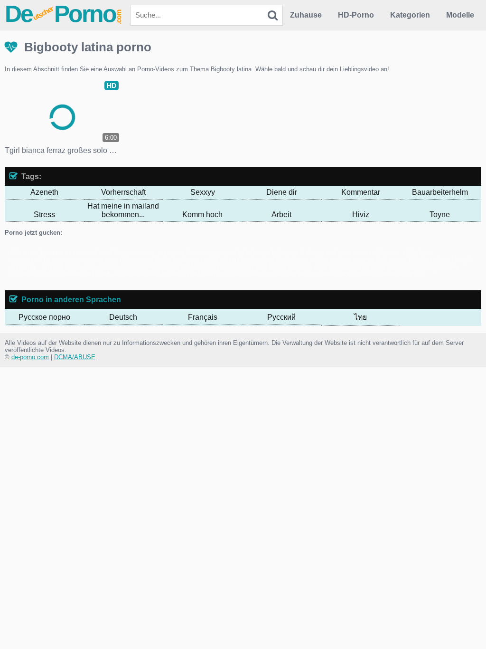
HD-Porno (356, 15)
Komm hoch (202, 214)
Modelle (460, 15)
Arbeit (281, 214)
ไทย (360, 317)
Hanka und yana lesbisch (340, 252)
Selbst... (389, 252)
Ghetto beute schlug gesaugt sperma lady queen (339, 259)
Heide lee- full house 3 (273, 252)
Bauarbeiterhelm (440, 192)
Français (202, 317)
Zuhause (306, 15)
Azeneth (44, 192)
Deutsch (123, 317)
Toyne (440, 214)
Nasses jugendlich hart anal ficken (238, 266)
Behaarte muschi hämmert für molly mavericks (352, 266)
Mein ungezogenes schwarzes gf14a (373, 273)
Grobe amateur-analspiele (149, 252)
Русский (281, 317)
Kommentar (360, 192)
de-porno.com (30, 357)
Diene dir (281, 192)
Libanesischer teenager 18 (152, 266)
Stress (44, 214)
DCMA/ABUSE (74, 357)
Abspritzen (137, 259)
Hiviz (360, 214)
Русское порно (44, 317)
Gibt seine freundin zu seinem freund (61, 252)
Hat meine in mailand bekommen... (123, 210)
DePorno (63, 13)
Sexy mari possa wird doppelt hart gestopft (261, 273)
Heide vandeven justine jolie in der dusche (213, 259)
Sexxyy (202, 192)
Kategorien (410, 15)
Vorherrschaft (123, 192)
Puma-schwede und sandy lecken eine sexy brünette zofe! (119, 273)
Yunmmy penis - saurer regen (80, 259)
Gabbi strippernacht (213, 252)
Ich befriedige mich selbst (78, 266)
